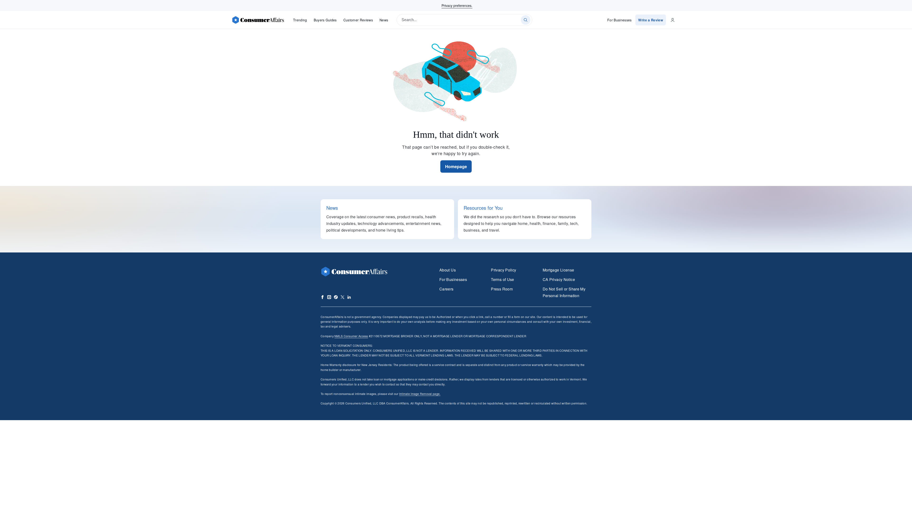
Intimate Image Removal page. (420, 394)
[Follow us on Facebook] (322, 297)
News (384, 20)
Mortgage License (558, 270)
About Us (447, 270)
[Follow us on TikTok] (336, 297)
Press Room (502, 289)
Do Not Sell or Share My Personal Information (564, 292)
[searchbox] (464, 20)
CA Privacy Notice (559, 279)
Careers (446, 289)
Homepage (456, 166)
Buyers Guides (325, 20)
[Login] (672, 20)
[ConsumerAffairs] (258, 20)
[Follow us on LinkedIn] (349, 297)
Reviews (358, 20)
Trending (300, 20)
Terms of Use (502, 279)
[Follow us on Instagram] (329, 297)
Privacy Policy (503, 270)
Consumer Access (351, 336)
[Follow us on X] (342, 297)
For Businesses (619, 20)
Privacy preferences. (457, 5)
